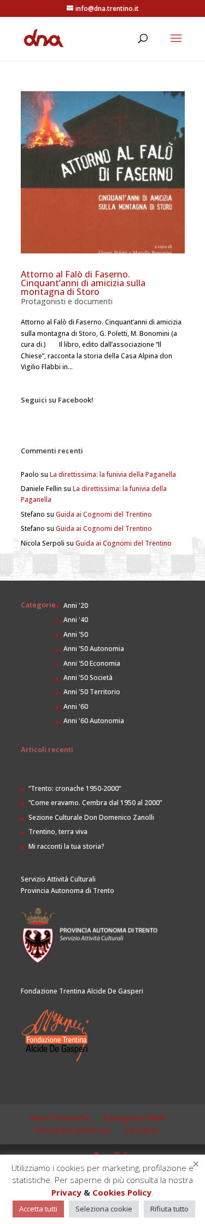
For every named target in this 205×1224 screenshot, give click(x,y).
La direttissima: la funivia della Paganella (113, 474)
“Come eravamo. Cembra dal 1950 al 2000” (95, 802)
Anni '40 (75, 619)
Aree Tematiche (60, 1118)
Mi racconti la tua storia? (66, 846)
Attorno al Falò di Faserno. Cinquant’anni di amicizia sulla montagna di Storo (83, 283)
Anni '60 (75, 706)
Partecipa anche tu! (73, 1130)
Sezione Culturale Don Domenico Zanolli (91, 817)
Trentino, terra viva (57, 831)
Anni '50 (75, 634)
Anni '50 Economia (91, 663)
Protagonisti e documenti (67, 301)
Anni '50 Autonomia (93, 648)
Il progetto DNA (134, 1118)
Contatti (140, 1130)
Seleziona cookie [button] (103, 1209)
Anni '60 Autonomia (93, 720)
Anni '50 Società (88, 677)
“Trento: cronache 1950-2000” (74, 788)
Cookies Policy (121, 1192)
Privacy (66, 1192)
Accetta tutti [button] (38, 1209)
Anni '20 (75, 605)
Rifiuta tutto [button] (169, 1209)
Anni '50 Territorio (91, 691)
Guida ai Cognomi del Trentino (104, 514)
